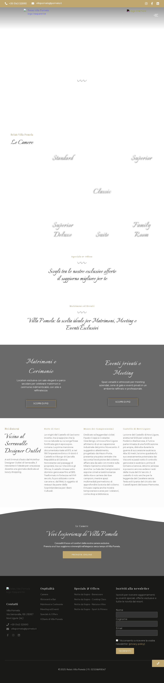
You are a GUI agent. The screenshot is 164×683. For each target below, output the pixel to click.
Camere (44, 594)
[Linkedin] (157, 3)
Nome (119, 610)
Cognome (121, 619)
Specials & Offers (49, 614)
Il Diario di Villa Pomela (51, 619)
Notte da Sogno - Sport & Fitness (90, 609)
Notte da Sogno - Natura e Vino (90, 604)
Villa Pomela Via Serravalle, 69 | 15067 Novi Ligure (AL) (19, 614)
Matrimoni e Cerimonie (51, 604)
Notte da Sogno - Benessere (88, 594)
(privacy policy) (137, 644)
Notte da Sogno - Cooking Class (90, 599)
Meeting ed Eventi (49, 609)
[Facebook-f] (152, 3)
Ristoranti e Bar (48, 599)
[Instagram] (146, 3)
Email (119, 628)
